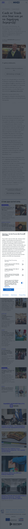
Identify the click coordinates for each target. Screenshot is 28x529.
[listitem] (14, 261)
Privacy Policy (22, 295)
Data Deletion (5, 295)
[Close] (25, 234)
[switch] (22, 264)
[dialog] (14, 264)
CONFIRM (8, 289)
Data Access (14, 295)
